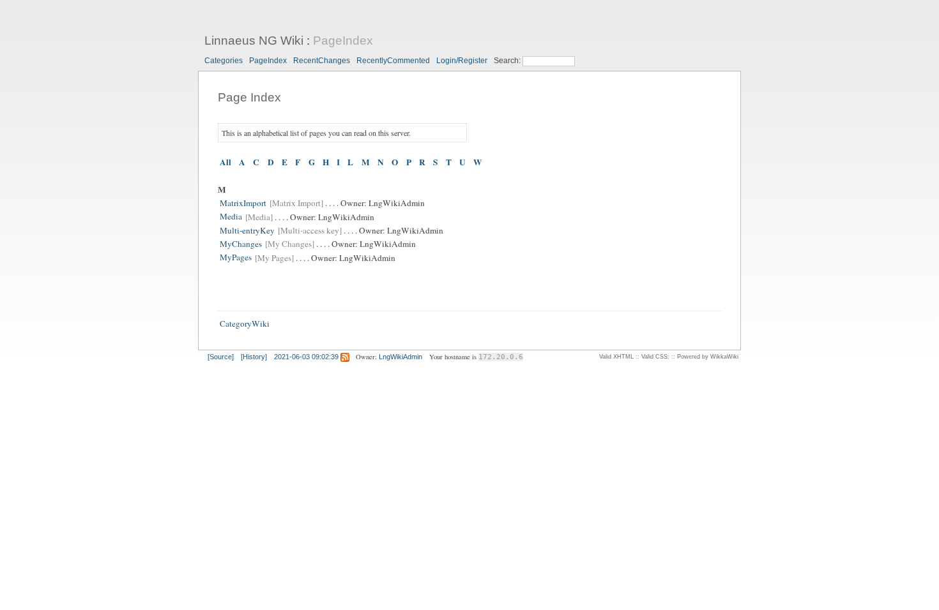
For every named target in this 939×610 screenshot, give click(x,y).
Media (231, 217)
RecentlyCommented (393, 60)
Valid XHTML (616, 356)
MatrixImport (243, 203)
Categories (223, 60)
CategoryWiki (245, 323)
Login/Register (461, 60)
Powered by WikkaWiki (707, 356)
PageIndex (343, 40)
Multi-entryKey (247, 230)
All (225, 162)
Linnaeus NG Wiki (253, 40)
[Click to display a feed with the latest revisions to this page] (344, 357)
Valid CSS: (655, 356)
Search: (508, 60)
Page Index (249, 97)
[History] (254, 357)
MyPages (236, 258)
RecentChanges (321, 60)
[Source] (221, 357)
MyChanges (241, 243)
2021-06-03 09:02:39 (306, 357)
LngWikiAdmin (400, 357)
